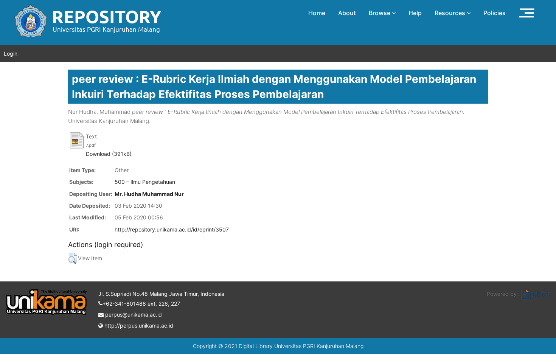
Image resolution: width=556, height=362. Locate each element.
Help (415, 13)
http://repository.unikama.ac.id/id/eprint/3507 (172, 229)
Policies (494, 13)
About (347, 13)
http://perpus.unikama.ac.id (138, 325)
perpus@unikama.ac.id (133, 314)
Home (316, 13)
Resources (451, 13)
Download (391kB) (109, 154)
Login (10, 53)
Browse (380, 13)
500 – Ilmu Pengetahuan (145, 182)
